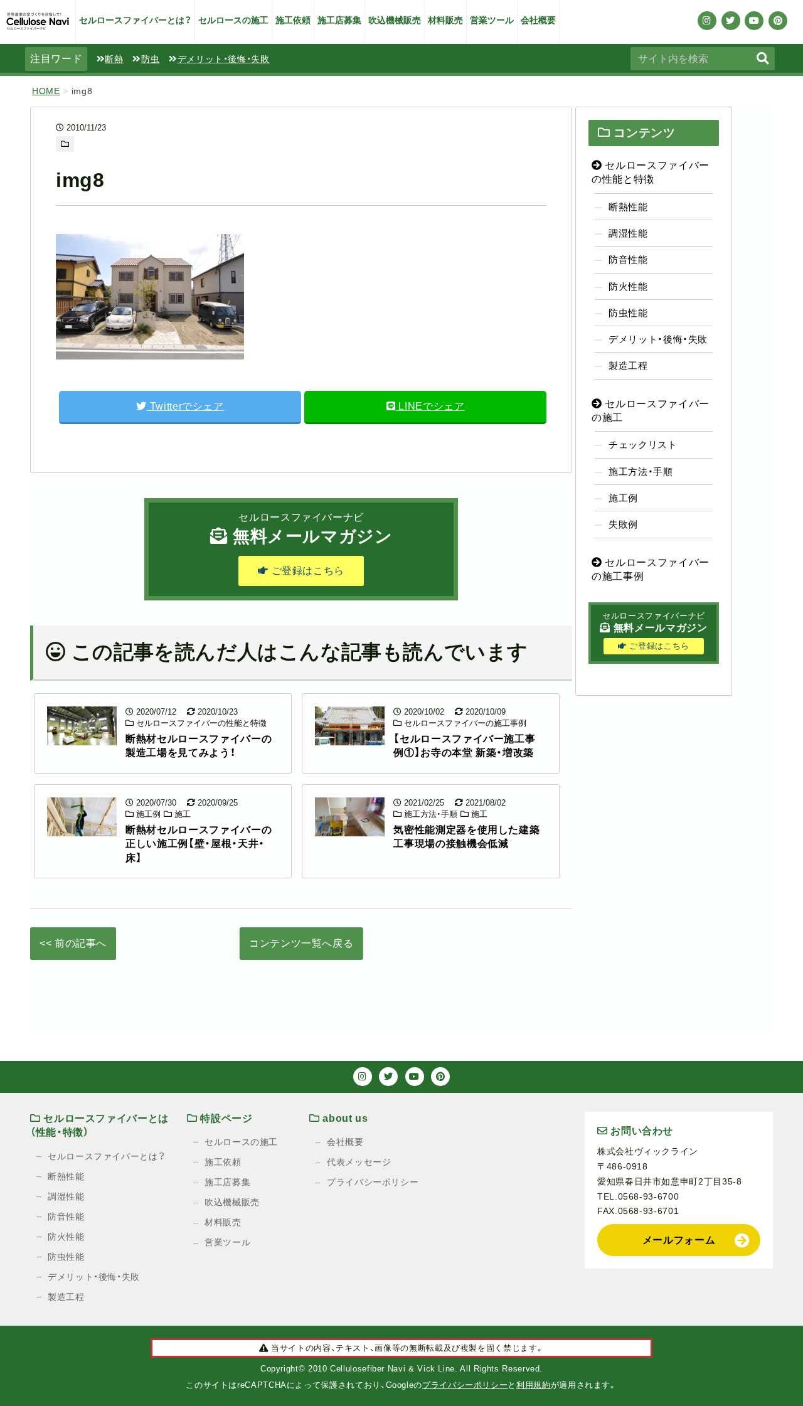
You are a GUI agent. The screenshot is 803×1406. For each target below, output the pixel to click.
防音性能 (628, 259)
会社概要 (538, 20)
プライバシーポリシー (372, 1182)
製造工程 (628, 365)
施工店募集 (339, 20)
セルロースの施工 (233, 20)
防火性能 (628, 286)
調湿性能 (628, 233)
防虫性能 (628, 312)
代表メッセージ (359, 1162)
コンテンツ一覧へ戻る (301, 943)
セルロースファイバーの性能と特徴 (200, 723)
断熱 (114, 59)
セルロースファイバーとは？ (135, 20)
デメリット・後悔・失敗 (224, 59)
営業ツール (492, 20)
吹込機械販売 (394, 20)
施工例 (147, 814)
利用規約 (533, 1385)
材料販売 (445, 20)
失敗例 (623, 524)
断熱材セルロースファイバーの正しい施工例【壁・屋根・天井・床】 (198, 843)
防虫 (150, 59)
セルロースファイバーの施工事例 (464, 723)
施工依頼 (293, 20)
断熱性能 (628, 206)
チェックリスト (643, 444)
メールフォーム (678, 1240)
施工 (181, 814)
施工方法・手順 (429, 814)
